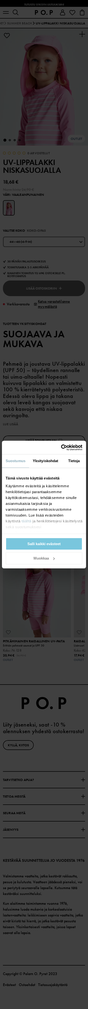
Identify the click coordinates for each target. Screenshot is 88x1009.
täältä (27, 521)
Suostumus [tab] (15, 461)
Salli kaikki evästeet (44, 544)
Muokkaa (41, 558)
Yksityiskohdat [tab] (45, 461)
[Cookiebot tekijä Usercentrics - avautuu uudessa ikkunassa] (62, 447)
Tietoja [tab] (74, 461)
